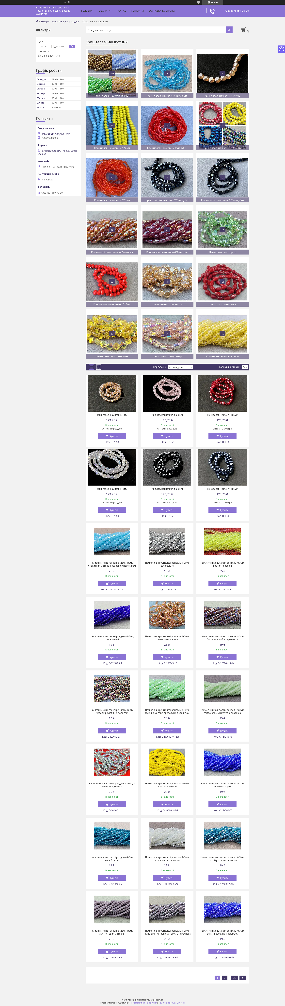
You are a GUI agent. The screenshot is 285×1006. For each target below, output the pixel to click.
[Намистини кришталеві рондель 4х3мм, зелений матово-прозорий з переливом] (167, 688)
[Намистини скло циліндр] (167, 334)
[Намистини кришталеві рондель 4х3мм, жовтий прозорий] (222, 541)
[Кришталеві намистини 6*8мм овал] (167, 230)
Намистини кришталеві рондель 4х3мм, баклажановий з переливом (222, 638)
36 (234, 977)
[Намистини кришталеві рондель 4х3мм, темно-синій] (112, 615)
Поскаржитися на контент (144, 1002)
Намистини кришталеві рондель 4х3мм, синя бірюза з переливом (222, 859)
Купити (114, 436)
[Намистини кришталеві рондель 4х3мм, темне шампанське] (167, 615)
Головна (86, 10)
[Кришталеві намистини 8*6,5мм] (222, 125)
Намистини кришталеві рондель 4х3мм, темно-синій (112, 638)
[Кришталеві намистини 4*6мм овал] (112, 230)
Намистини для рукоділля (65, 21)
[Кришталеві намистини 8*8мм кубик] (222, 177)
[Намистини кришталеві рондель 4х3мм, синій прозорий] (222, 762)
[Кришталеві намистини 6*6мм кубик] (167, 177)
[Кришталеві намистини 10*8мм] (112, 282)
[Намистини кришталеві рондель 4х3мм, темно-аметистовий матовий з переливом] (167, 909)
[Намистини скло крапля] (222, 282)
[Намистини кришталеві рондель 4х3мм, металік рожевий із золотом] (112, 688)
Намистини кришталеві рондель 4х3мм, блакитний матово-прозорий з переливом (112, 564)
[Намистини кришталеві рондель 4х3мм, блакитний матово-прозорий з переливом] (112, 541)
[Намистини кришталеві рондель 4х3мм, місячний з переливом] (167, 836)
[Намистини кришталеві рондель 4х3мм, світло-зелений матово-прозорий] (222, 688)
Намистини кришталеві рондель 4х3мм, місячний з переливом (167, 859)
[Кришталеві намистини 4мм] (112, 73)
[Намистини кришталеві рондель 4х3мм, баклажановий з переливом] (222, 615)
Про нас (121, 10)
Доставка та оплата (162, 10)
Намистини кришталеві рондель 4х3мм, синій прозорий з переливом (222, 932)
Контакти (137, 10)
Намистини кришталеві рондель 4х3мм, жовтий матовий (167, 785)
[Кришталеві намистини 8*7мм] (222, 73)
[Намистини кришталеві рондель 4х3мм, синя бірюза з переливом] (222, 836)
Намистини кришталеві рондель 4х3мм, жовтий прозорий (222, 564)
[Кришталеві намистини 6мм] (222, 334)
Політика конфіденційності (172, 1002)
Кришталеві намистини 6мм (111, 414)
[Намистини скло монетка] (167, 282)
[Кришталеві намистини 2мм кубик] (167, 125)
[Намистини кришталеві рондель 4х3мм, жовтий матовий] (167, 762)
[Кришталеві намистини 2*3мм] (112, 177)
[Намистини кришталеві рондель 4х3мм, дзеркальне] (167, 541)
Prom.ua (159, 999)
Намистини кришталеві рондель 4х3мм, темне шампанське (167, 638)
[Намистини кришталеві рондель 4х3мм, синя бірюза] (112, 836)
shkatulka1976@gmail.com (56, 133)
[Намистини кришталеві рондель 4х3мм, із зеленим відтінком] (112, 762)
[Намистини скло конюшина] (112, 334)
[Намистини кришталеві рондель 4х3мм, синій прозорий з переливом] (222, 909)
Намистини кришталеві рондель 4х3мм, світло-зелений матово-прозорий (222, 711)
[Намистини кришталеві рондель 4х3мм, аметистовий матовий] (112, 909)
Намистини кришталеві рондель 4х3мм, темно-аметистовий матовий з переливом (167, 932)
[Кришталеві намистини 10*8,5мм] (167, 73)
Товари (102, 10)
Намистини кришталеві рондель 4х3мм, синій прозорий (222, 785)
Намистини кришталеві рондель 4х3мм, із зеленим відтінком (112, 785)
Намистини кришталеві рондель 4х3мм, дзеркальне (167, 564)
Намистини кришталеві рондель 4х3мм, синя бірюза (112, 859)
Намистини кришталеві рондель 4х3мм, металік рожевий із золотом (112, 711)
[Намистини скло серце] (222, 230)
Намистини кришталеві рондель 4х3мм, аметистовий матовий (112, 932)
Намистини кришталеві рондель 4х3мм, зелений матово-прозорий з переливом (167, 711)
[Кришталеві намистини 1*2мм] (112, 125)
